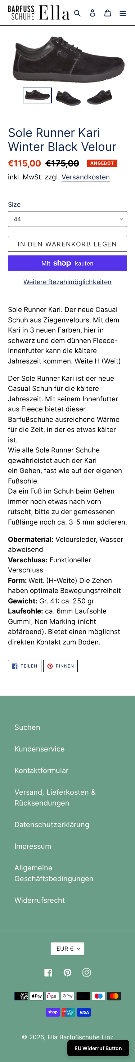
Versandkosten (86, 177)
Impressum (32, 846)
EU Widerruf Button (98, 1048)
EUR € (65, 948)
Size (14, 204)
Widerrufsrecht (39, 900)
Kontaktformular (41, 770)
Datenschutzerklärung (51, 824)
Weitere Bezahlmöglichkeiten (67, 282)
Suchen (27, 727)
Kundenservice (39, 749)
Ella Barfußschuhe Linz (80, 1037)
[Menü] (122, 13)
